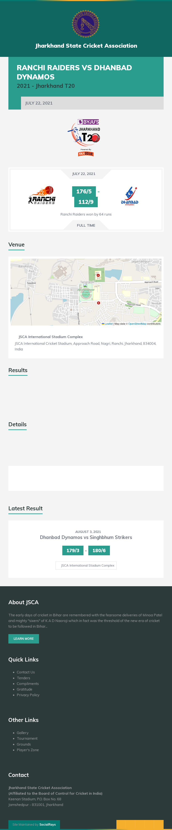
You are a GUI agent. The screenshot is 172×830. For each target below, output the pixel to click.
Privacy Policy (28, 695)
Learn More (24, 639)
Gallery (23, 732)
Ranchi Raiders (22, 398)
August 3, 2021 (88, 532)
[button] (86, 287)
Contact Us (26, 672)
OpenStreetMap (137, 323)
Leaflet (108, 323)
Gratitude (24, 689)
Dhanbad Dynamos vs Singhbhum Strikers (86, 537)
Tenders (23, 678)
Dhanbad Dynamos (25, 408)
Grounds (24, 744)
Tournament (27, 738)
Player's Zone (28, 750)
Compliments (28, 683)
